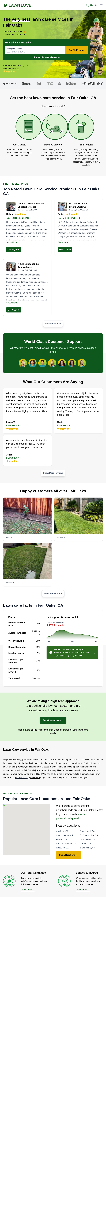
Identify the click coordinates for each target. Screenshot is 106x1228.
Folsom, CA (61, 839)
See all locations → (68, 855)
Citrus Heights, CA (64, 835)
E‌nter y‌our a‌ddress (14, 49)
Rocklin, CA (85, 844)
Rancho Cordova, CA (66, 844)
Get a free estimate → (53, 720)
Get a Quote (13, 249)
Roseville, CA (62, 848)
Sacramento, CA (87, 848)
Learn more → (28, 889)
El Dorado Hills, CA (89, 835)
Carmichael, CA (87, 831)
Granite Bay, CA (87, 839)
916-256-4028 (21, 777)
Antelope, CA (62, 831)
